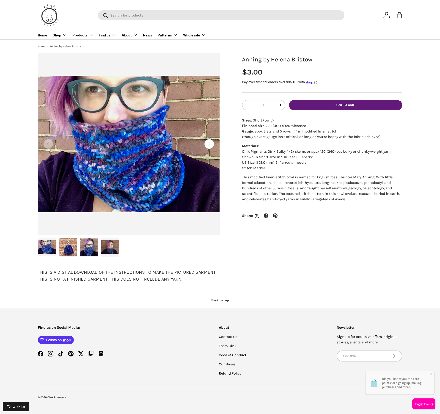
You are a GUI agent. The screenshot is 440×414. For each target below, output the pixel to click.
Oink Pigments (56, 397)
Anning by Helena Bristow (66, 46)
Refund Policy (230, 373)
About (127, 35)
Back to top (220, 300)
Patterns (165, 35)
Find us (104, 35)
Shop (57, 35)
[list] (129, 144)
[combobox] (221, 15)
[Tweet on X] (256, 215)
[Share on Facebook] (266, 215)
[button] (399, 15)
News (147, 35)
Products (80, 35)
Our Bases (227, 364)
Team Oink (227, 346)
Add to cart (346, 105)
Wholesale (191, 35)
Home (42, 35)
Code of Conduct (232, 355)
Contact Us (228, 336)
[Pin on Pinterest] (275, 215)
